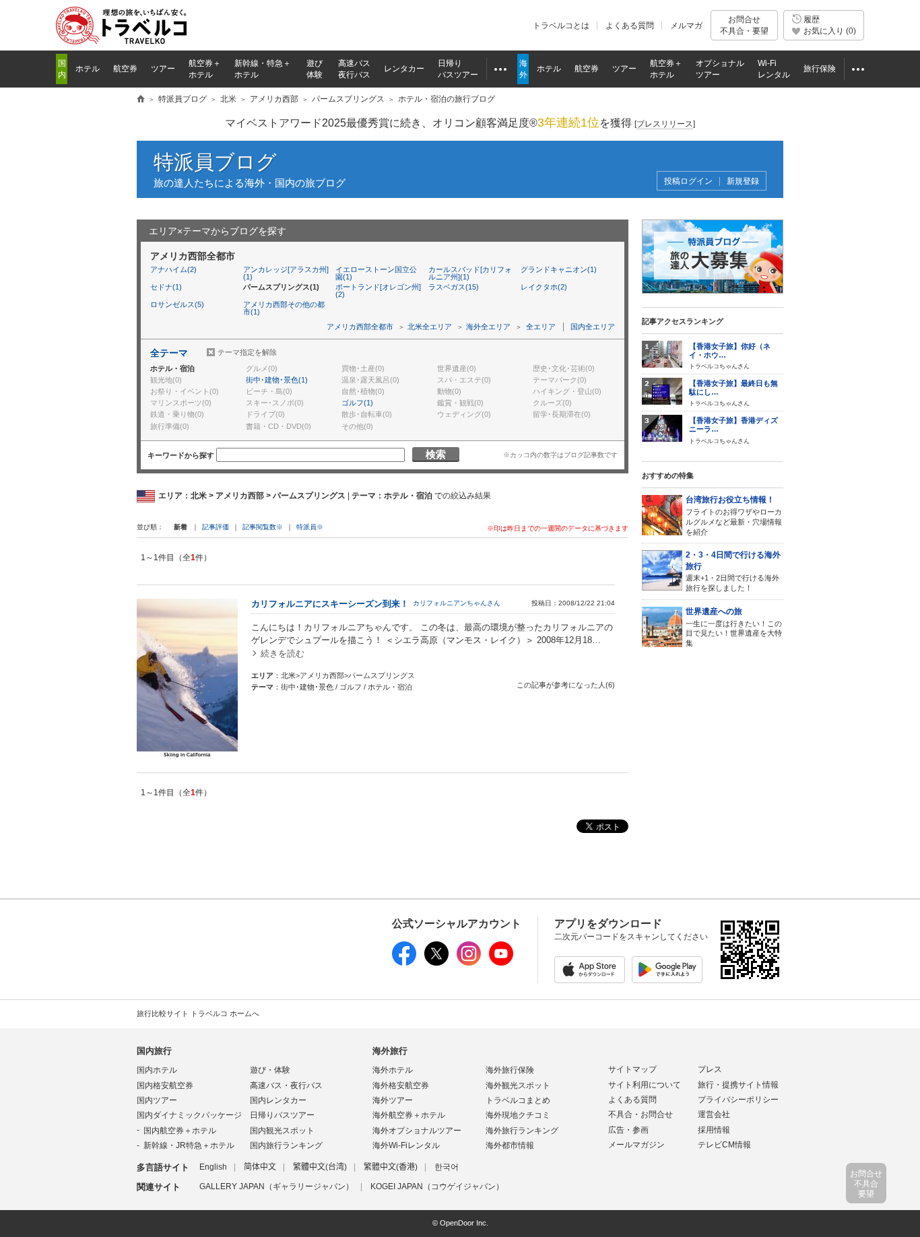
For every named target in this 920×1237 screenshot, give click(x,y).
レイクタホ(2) (544, 287)
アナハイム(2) (173, 269)
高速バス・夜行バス (286, 1085)
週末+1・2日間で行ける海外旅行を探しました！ (733, 571)
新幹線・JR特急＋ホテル (188, 1145)
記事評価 (215, 527)
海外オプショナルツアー (416, 1130)
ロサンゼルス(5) (177, 304)
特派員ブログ (215, 162)
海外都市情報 (510, 1145)
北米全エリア (429, 327)
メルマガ (686, 26)
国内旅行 (154, 1051)
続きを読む (282, 653)
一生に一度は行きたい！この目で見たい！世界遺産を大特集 (734, 627)
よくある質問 (629, 26)
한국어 (446, 1167)
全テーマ (169, 352)
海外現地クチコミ (518, 1115)
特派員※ (309, 527)
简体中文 (260, 1167)
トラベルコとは (561, 26)
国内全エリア (592, 327)
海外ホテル (392, 1070)
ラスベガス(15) (453, 287)
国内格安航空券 (165, 1085)
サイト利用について (644, 1085)
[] (664, 124)
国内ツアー (157, 1100)
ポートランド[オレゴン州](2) (378, 290)
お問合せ (744, 25)
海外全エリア (488, 327)
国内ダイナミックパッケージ (189, 1115)
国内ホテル (157, 1070)
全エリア (541, 327)
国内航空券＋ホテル (179, 1130)
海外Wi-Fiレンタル (406, 1145)
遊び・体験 (270, 1070)
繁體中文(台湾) (320, 1167)
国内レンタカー (278, 1100)
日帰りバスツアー (282, 1115)
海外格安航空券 (400, 1085)
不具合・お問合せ (640, 1114)
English (213, 1167)
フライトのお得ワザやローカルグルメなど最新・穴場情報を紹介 (734, 515)
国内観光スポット (282, 1130)
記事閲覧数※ (262, 527)
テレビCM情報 (724, 1144)
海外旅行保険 (510, 1070)
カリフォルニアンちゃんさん (456, 603)
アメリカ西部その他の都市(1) (284, 308)
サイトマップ (632, 1069)
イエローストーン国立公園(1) (376, 273)
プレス (710, 1069)
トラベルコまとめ (518, 1100)
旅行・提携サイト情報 (738, 1085)
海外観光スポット (518, 1085)
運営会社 (714, 1114)
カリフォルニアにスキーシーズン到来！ (330, 604)
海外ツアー (392, 1100)
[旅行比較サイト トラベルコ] (141, 99)
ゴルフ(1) (357, 403)
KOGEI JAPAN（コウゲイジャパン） (437, 1186)
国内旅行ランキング (286, 1145)
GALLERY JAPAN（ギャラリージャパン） (276, 1186)
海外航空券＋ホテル (408, 1115)
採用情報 (714, 1130)
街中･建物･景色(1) (277, 380)
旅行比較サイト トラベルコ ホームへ (198, 1013)
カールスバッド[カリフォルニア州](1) (470, 273)
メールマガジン (636, 1144)
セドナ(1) (166, 287)
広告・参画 (628, 1130)
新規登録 (743, 181)
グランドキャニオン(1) (559, 269)
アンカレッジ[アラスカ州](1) (286, 273)
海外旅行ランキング (522, 1130)
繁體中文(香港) (391, 1167)
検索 (436, 454)
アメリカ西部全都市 (360, 327)
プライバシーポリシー (738, 1099)
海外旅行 (389, 1051)
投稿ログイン (688, 181)
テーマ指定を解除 (247, 352)
